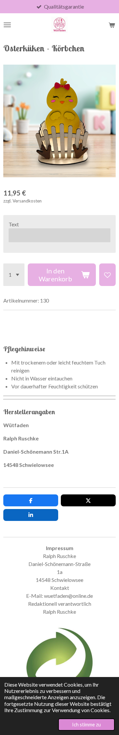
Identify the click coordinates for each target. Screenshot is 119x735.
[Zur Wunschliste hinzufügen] (107, 274)
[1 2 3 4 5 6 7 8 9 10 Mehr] (13, 274)
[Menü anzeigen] (7, 24)
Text (14, 224)
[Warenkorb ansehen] (111, 24)
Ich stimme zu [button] (86, 724)
